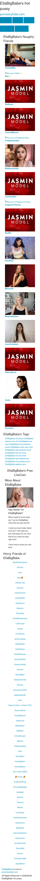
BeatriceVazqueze (20, 562)
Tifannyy (20, 802)
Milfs (29, 20)
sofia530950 (20, 598)
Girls (18, 20)
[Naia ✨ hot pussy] (13, 73)
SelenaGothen (20, 659)
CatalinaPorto (20, 593)
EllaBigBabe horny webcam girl (17, 461)
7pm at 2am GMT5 (20, 771)
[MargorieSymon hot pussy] (20, 303)
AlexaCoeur (20, 838)
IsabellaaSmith (20, 695)
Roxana (20, 684)
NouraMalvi (20, 674)
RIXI (20, 751)
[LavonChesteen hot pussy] (20, 331)
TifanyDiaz (20, 613)
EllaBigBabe (7, 869)
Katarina (20, 608)
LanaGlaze (20, 812)
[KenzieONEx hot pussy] (20, 55)
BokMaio (20, 730)
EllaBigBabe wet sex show (15, 452)
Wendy (20, 807)
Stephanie (20, 828)
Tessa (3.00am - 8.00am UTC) (20, 705)
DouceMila (20, 848)
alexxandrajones (20, 833)
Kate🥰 (20, 577)
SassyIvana (20, 822)
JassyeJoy (20, 720)
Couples (21, 28)
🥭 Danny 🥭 (20, 776)
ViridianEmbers (20, 746)
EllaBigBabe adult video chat (21, 447)
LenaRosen (20, 633)
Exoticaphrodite (20, 858)
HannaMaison (20, 766)
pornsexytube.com (12, 14)
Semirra (20, 797)
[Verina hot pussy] (20, 387)
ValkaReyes (20, 649)
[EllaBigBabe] (20, 497)
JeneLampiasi (20, 639)
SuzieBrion (20, 756)
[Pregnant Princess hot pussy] (17, 201)
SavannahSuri (20, 710)
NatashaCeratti (20, 679)
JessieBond (20, 863)
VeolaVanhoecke (20, 817)
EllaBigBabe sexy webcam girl (17, 458)
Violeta (20, 628)
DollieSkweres (20, 654)
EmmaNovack (20, 736)
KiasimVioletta (20, 664)
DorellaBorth (20, 761)
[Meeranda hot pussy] (20, 275)
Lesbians (7, 28)
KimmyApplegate (20, 787)
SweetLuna (20, 603)
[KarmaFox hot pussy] (20, 415)
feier (20, 700)
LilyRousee (20, 623)
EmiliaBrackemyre (20, 618)
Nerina (20, 853)
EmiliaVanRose (20, 782)
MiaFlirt (20, 741)
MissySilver (20, 725)
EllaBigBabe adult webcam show (18, 450)
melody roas (20, 582)
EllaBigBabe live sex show (15, 455)
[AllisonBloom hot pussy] (20, 359)
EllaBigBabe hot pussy (14, 438)
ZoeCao (20, 567)
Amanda (20, 587)
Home (6, 20)
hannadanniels (20, 843)
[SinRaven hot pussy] (20, 91)
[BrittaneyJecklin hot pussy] (20, 155)
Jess (20, 572)
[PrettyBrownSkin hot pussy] (17, 137)
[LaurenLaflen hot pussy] (20, 183)
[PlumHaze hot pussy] (20, 247)
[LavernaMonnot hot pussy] (20, 119)
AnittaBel (20, 792)
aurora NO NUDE (20, 690)
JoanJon (20, 669)
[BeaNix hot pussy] (20, 219)
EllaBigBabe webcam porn (15, 464)
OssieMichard (20, 715)
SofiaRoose (20, 644)
